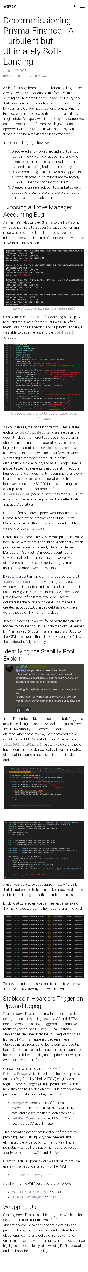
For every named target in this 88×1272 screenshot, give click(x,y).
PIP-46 (30, 129)
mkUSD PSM (21, 1192)
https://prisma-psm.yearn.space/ (36, 1175)
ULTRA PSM (20, 1197)
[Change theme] (75, 6)
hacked (57, 98)
